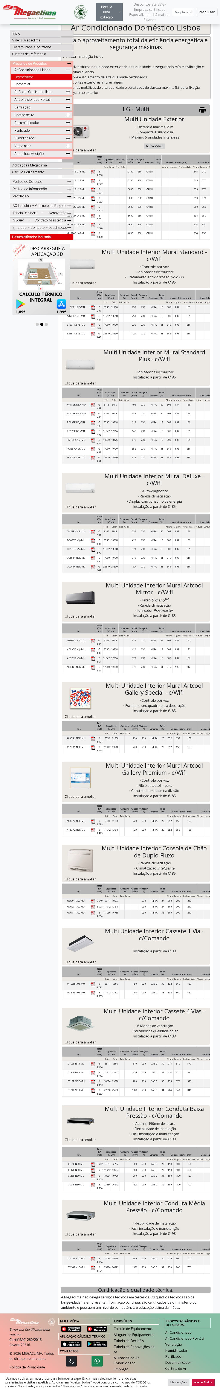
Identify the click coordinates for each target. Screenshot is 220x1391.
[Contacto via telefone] (71, 1361)
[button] (37, 324)
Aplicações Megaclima (29, 165)
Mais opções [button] (178, 1382)
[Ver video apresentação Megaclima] (71, 1328)
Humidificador (176, 1350)
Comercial (22, 84)
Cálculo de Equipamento (133, 1328)
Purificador (174, 1356)
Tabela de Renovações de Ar (134, 1349)
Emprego (121, 1369)
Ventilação (173, 1344)
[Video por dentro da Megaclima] (97, 1328)
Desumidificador (178, 1362)
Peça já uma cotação (106, 12)
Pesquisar (207, 12)
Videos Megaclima (26, 40)
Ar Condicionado (178, 1332)
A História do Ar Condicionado (126, 1360)
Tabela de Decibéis (129, 1340)
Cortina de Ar (175, 1368)
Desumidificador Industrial (31, 237)
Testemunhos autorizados (32, 47)
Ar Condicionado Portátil (32, 100)
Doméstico (24, 77)
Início (16, 33)
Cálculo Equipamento (28, 172)
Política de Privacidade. (27, 1367)
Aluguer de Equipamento (134, 1334)
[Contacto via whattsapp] (97, 1361)
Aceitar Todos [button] (203, 1382)
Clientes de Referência (29, 54)
